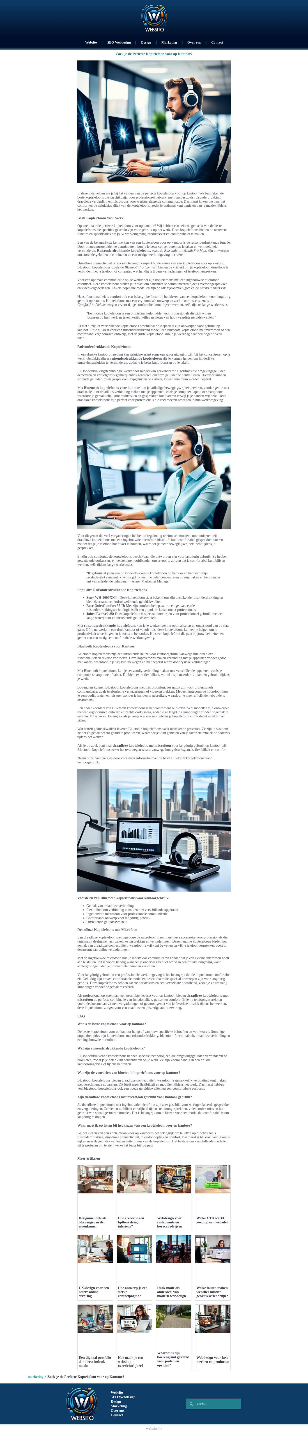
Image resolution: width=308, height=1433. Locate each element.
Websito (91, 42)
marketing (36, 1377)
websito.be (154, 1429)
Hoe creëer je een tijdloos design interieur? (131, 1222)
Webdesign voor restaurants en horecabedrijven (169, 1222)
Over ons (194, 42)
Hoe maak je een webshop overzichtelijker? (130, 1362)
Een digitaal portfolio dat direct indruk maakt (95, 1362)
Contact (217, 42)
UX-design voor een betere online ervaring (94, 1292)
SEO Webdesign (119, 42)
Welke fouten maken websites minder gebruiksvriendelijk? (212, 1292)
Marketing (169, 42)
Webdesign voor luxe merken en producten (212, 1360)
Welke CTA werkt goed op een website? (212, 1220)
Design (146, 42)
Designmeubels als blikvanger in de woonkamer (92, 1222)
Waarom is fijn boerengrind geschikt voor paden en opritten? (173, 1359)
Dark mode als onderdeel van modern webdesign (171, 1292)
